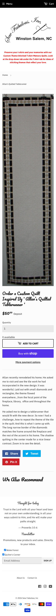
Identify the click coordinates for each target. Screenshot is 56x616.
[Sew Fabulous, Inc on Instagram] (45, 586)
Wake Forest (12, 550)
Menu (9, 3)
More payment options (28, 362)
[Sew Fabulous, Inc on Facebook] (39, 586)
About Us (21, 578)
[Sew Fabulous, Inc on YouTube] (50, 586)
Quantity (6, 322)
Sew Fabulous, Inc (30, 598)
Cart (51, 3)
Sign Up (48, 560)
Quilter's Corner (12, 554)
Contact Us (32, 578)
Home (5, 75)
